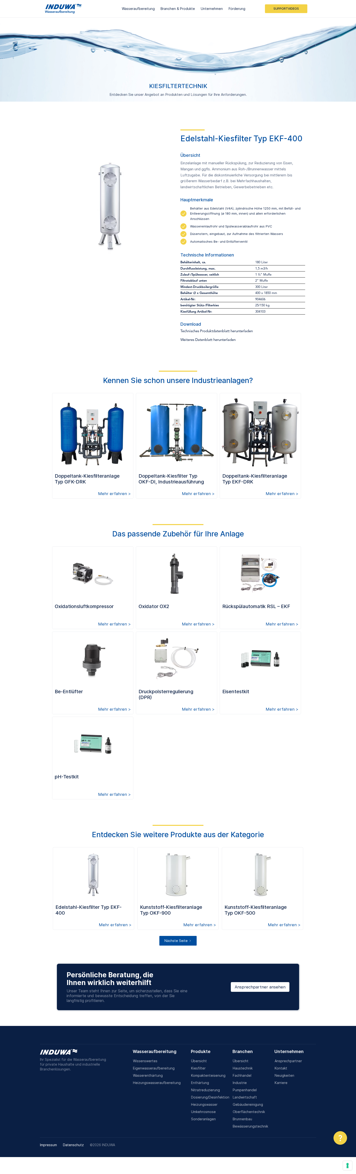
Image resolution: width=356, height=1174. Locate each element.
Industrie (240, 1083)
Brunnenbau (242, 1119)
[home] (63, 9)
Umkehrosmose (203, 1112)
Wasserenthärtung (148, 1075)
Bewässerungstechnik (250, 1126)
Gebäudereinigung (248, 1104)
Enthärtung (200, 1083)
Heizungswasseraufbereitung (157, 1083)
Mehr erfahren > (114, 493)
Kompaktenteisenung (208, 1075)
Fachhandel (242, 1075)
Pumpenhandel (245, 1090)
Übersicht (199, 1061)
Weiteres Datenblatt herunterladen (208, 340)
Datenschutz (73, 1145)
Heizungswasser (204, 1104)
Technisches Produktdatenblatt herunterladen (216, 331)
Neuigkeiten (284, 1075)
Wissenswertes (145, 1061)
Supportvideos (286, 8)
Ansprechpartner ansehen (260, 987)
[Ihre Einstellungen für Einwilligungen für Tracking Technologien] (347, 1165)
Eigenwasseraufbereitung (154, 1068)
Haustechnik (243, 1068)
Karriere (281, 1083)
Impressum (48, 1145)
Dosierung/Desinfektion (210, 1097)
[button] (138, 8)
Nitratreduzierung (205, 1090)
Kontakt (281, 1068)
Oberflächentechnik (249, 1112)
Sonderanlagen (203, 1119)
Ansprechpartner (288, 1061)
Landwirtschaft (245, 1097)
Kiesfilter (198, 1068)
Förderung (237, 9)
